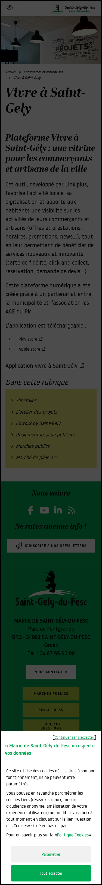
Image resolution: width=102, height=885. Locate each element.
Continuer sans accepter (74, 737)
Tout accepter (51, 873)
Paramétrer (51, 854)
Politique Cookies (73, 835)
